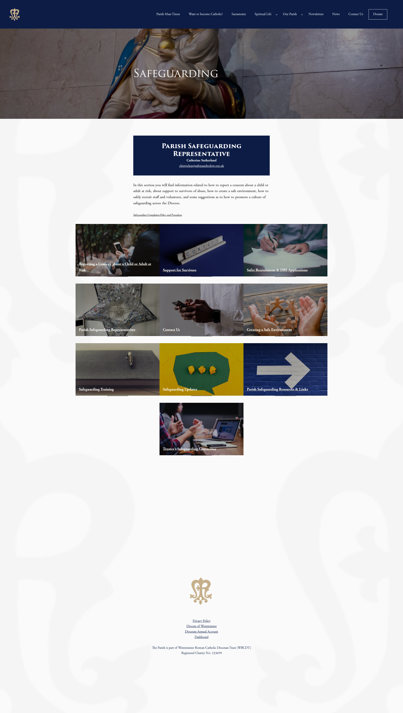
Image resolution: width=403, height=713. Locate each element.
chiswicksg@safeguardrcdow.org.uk (201, 166)
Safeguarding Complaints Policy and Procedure (157, 215)
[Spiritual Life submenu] (277, 14)
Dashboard (201, 637)
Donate (378, 14)
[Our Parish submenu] (302, 14)
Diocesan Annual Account (201, 631)
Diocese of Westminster (201, 626)
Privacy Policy (202, 621)
